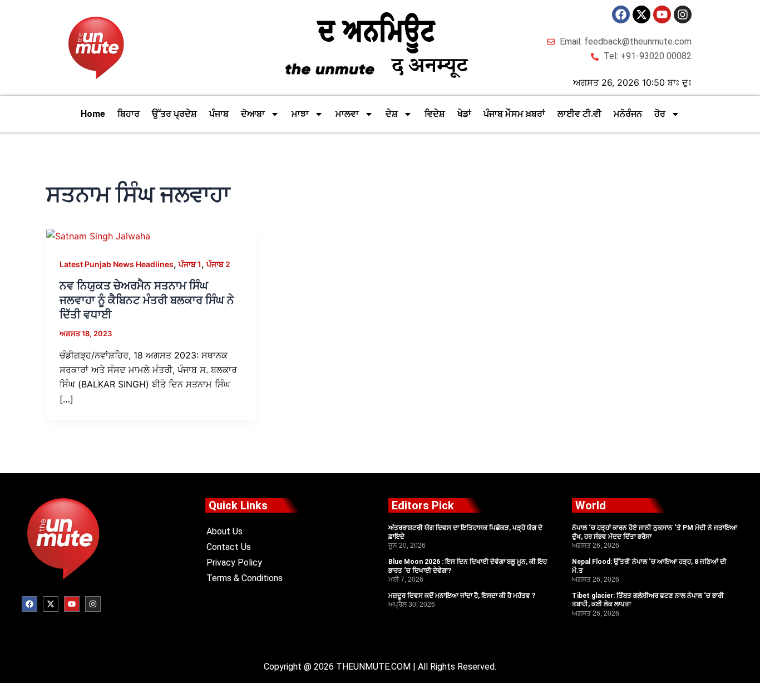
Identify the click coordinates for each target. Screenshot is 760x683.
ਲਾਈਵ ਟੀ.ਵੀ (579, 114)
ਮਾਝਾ (300, 114)
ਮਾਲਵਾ (347, 114)
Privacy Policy (234, 562)
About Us (224, 531)
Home (93, 114)
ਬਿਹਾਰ (128, 114)
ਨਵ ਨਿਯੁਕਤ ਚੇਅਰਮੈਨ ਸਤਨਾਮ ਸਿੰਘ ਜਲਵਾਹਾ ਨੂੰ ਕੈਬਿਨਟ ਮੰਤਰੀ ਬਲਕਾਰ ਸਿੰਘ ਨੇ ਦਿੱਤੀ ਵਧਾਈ (147, 300)
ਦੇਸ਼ (392, 114)
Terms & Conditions (244, 578)
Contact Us (228, 547)
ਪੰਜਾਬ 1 (190, 264)
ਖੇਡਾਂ (464, 114)
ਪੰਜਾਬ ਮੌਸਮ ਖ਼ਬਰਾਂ (514, 114)
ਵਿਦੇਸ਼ (435, 114)
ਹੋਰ (659, 114)
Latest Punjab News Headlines (117, 264)
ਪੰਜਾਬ (219, 114)
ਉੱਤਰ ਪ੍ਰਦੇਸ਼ (174, 114)
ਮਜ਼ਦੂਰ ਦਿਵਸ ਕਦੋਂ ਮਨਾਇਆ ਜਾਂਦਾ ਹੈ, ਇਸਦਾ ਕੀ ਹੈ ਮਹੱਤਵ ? (461, 596)
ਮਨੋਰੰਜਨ (628, 114)
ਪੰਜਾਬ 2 (218, 264)
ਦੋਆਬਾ (253, 114)
